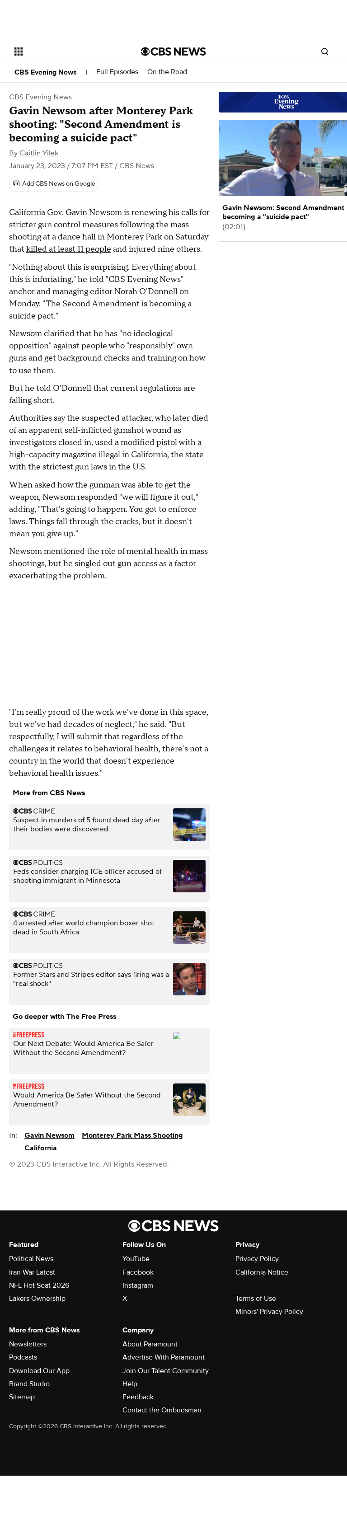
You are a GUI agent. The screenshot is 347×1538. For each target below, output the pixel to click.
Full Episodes (117, 72)
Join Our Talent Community (165, 1370)
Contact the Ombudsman (162, 1410)
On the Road (167, 72)
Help (129, 1384)
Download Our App (39, 1370)
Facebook (138, 1272)
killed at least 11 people (68, 249)
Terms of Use (255, 1298)
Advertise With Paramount (163, 1357)
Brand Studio (29, 1384)
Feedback (138, 1397)
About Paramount (150, 1344)
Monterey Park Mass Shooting (132, 1135)
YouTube (136, 1258)
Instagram (137, 1285)
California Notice (261, 1272)
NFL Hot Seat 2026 (39, 1285)
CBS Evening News (45, 72)
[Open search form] (325, 51)
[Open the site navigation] (67, 51)
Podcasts (23, 1357)
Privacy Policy (257, 1258)
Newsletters (28, 1344)
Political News (31, 1258)
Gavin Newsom (49, 1135)
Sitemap (22, 1397)
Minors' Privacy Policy (269, 1311)
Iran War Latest (32, 1272)
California (40, 1148)
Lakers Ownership (37, 1298)
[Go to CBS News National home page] (173, 51)
